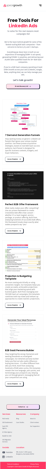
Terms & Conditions (13, 464)
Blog (17, 418)
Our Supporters (35, 426)
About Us (33, 418)
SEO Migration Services (6, 441)
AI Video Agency (7, 432)
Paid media (5, 418)
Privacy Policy (34, 464)
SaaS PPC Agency (5, 427)
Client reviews (34, 422)
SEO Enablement (7, 422)
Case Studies (20, 422)
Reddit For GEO (6, 436)
